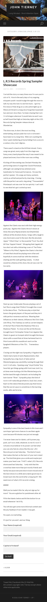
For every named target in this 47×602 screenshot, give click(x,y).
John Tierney (23, 7)
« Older (6, 567)
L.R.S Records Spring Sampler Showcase (23, 83)
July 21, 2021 (8, 89)
